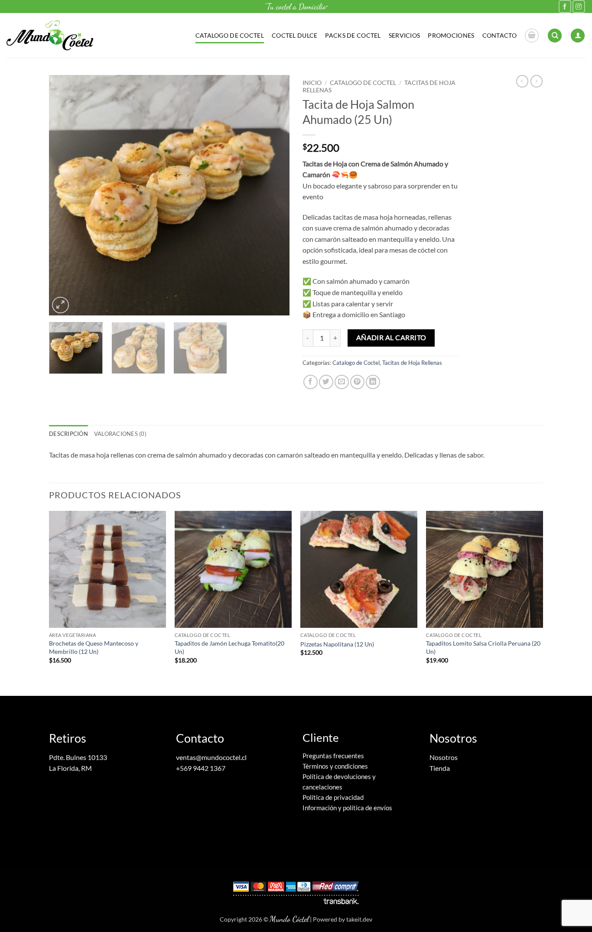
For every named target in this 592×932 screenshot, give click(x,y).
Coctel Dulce (294, 35)
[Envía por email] (342, 382)
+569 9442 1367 (200, 768)
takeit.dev (359, 919)
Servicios (404, 35)
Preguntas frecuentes (333, 756)
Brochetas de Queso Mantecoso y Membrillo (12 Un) (93, 647)
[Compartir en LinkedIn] (373, 382)
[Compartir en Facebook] (310, 382)
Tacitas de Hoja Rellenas (412, 362)
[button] (532, 35)
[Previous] (64, 195)
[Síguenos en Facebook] (565, 6)
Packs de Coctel (353, 35)
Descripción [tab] (68, 433)
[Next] (274, 195)
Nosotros (443, 757)
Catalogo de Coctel (229, 35)
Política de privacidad (333, 797)
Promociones (451, 35)
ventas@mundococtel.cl (211, 757)
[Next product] (522, 81)
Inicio (312, 82)
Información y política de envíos (347, 808)
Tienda (439, 768)
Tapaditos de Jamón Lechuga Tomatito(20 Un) (229, 647)
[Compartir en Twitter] (326, 382)
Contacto (499, 35)
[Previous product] (536, 81)
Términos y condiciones (335, 766)
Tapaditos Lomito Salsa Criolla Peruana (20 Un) (483, 647)
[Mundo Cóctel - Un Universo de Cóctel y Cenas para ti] (50, 35)
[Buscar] (555, 36)
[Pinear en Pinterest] (357, 382)
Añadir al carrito (391, 337)
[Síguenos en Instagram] (578, 6)
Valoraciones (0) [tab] (120, 433)
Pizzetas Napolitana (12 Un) (337, 644)
